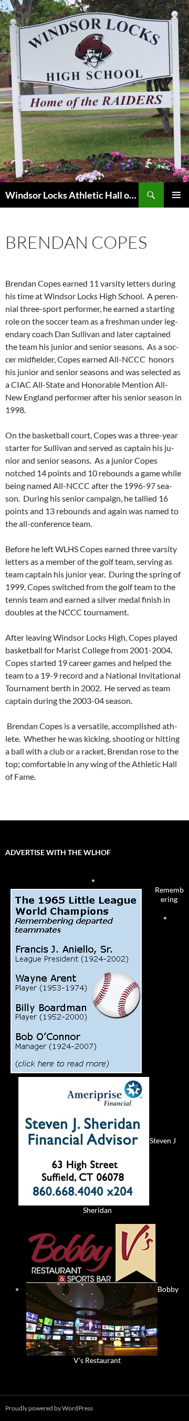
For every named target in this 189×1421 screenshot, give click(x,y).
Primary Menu (176, 195)
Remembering (169, 894)
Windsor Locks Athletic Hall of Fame (72, 195)
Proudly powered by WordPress (49, 1408)
